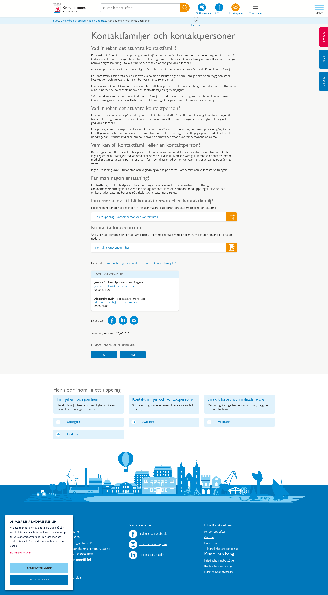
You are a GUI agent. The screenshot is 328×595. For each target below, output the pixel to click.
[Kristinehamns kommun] (69, 8)
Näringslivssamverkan (218, 572)
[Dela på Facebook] (112, 321)
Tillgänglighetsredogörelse (221, 549)
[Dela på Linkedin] (123, 321)
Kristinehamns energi (218, 566)
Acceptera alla (39, 580)
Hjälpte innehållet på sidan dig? (113, 345)
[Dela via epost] (134, 321)
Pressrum (210, 543)
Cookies (209, 537)
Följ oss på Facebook (153, 534)
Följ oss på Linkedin (151, 555)
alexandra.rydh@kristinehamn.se (115, 302)
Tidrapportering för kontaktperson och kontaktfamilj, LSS (140, 263)
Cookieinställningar (39, 568)
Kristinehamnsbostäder (219, 560)
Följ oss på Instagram (153, 544)
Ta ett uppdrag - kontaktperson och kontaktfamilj (127, 217)
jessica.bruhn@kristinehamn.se (114, 286)
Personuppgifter (215, 531)
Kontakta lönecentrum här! (112, 247)
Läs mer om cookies (21, 552)
